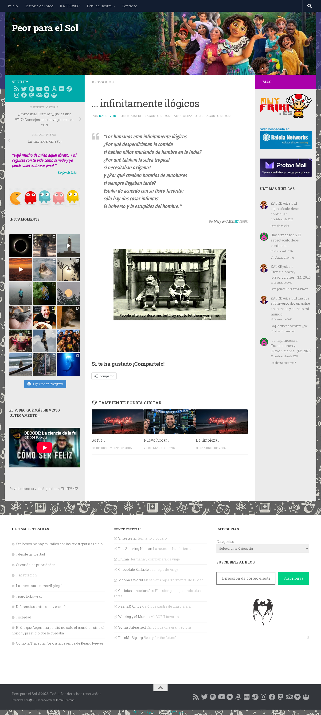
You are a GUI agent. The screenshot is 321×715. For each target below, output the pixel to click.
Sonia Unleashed (132, 627)
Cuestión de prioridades (35, 565)
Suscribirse (293, 578)
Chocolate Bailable (133, 569)
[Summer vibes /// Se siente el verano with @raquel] (20, 293)
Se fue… (98, 440)
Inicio (13, 6)
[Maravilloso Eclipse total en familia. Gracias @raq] (20, 245)
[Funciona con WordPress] (30, 700)
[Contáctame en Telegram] (46, 89)
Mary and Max (224, 221)
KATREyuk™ (70, 6)
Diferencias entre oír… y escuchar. (43, 606)
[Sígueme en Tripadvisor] (39, 95)
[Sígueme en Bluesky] (24, 89)
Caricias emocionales (136, 590)
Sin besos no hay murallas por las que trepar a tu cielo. (59, 544)
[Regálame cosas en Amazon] (54, 89)
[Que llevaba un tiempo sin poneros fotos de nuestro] (68, 317)
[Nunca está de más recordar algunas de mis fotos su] (68, 364)
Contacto (129, 6)
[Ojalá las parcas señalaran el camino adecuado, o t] (68, 293)
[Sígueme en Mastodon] (31, 95)
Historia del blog (38, 6)
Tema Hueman (65, 700)
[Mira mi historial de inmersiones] (46, 95)
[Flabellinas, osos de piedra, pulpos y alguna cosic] (44, 293)
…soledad (23, 617)
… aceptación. (27, 575)
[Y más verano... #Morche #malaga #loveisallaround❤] (68, 269)
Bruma (123, 559)
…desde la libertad (30, 554)
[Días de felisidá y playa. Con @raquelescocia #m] (20, 364)
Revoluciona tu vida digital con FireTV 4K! (43, 488)
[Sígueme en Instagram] (16, 95)
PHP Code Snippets (143, 712)
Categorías (225, 541)
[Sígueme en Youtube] (39, 89)
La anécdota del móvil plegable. (41, 585)
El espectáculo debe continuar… (285, 208)
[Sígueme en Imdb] (61, 89)
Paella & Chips (129, 606)
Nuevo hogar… (156, 440)
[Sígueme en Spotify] (31, 89)
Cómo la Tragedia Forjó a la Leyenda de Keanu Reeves (60, 643)
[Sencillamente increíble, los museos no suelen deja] (44, 364)
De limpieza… (207, 440)
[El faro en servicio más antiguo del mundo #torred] (68, 245)
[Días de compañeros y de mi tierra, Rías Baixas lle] (20, 341)
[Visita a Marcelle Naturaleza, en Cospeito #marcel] (44, 245)
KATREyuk (107, 116)
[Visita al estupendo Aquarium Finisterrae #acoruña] (44, 269)
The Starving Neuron (135, 548)
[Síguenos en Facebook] (24, 95)
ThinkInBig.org (130, 637)
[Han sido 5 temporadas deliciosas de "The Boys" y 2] (68, 341)
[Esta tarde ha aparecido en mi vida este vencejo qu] (20, 317)
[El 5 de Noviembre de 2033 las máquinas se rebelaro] (44, 317)
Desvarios (103, 82)
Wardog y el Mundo (134, 616)
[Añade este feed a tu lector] (16, 89)
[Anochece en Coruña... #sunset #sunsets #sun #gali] (20, 269)
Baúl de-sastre (99, 6)
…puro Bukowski (29, 596)
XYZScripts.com (179, 712)
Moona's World (130, 580)
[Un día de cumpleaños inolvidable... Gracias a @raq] (44, 341)
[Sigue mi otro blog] (54, 95)
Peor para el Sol (45, 28)
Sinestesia (127, 538)
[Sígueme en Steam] (69, 89)
